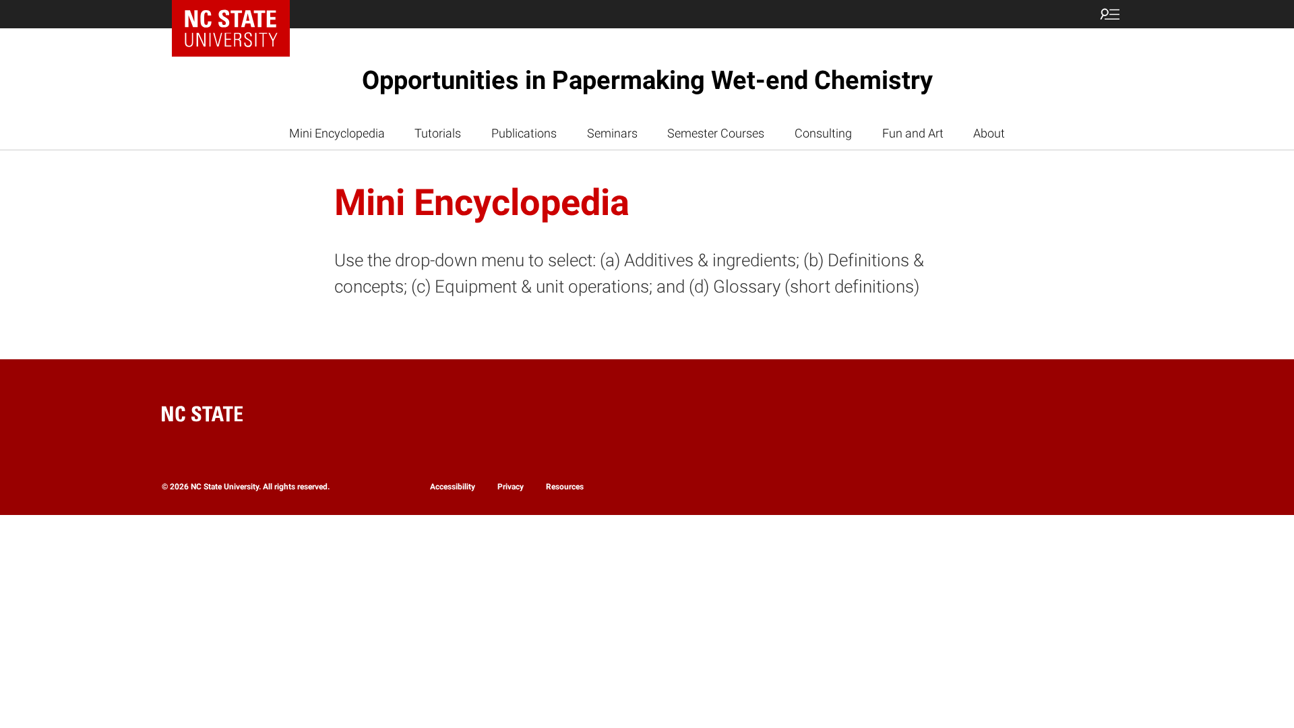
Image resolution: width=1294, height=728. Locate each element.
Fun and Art (913, 133)
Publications (524, 133)
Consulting (823, 133)
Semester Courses (715, 133)
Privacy (510, 486)
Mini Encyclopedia (337, 133)
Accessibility (452, 486)
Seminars (612, 133)
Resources (565, 486)
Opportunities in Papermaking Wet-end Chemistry (647, 80)
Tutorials (437, 133)
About (989, 133)
